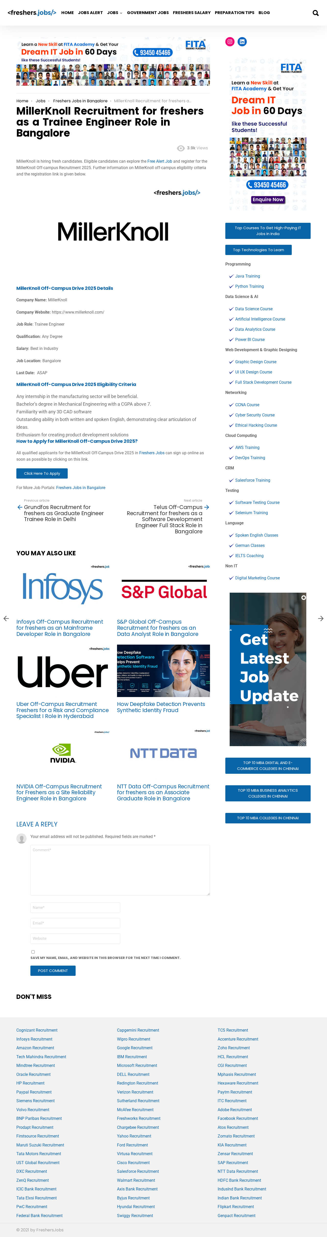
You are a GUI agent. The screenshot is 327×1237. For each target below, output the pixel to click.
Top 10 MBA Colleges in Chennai (268, 818)
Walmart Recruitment (136, 1180)
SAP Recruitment (233, 1162)
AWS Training (247, 447)
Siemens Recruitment (35, 1100)
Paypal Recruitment (34, 1092)
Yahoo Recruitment (134, 1136)
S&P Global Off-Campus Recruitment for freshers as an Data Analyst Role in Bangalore (157, 627)
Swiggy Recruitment (135, 1215)
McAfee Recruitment (135, 1109)
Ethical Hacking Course (256, 425)
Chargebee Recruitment (138, 1127)
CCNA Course (247, 404)
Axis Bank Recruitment (137, 1189)
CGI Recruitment (232, 1065)
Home (67, 13)
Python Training (249, 286)
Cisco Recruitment (133, 1162)
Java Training (247, 276)
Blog (264, 13)
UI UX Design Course (253, 372)
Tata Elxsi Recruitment (36, 1198)
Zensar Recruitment (235, 1153)
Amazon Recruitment (35, 1047)
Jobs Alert (90, 13)
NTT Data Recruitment (238, 1171)
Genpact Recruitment (236, 1215)
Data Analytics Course (255, 329)
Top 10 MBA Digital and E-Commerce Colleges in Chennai (268, 765)
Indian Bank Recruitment (240, 1198)
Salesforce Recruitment (138, 1171)
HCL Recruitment (233, 1056)
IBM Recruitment (132, 1056)
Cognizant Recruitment (36, 1030)
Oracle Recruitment (33, 1074)
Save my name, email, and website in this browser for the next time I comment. (105, 957)
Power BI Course (250, 339)
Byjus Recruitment (133, 1198)
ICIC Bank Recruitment (36, 1189)
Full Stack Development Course (263, 382)
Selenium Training (251, 512)
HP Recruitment (30, 1083)
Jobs (112, 13)
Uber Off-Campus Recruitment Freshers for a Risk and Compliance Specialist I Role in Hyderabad (62, 710)
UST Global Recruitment (38, 1162)
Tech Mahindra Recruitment (41, 1056)
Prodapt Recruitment (34, 1127)
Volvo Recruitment (32, 1109)
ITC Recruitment (232, 1100)
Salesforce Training (252, 480)
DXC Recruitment (31, 1171)
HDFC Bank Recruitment (239, 1180)
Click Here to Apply (42, 473)
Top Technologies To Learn (258, 249)
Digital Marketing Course (257, 578)
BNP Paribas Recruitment (39, 1118)
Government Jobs (148, 13)
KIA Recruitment (232, 1145)
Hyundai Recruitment (136, 1206)
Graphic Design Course (255, 361)
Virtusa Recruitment (135, 1153)
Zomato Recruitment (236, 1136)
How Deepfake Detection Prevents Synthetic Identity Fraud (161, 707)
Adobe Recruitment (235, 1109)
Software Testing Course (257, 502)
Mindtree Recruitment (35, 1065)
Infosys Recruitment (34, 1039)
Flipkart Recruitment (236, 1206)
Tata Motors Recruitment (38, 1153)
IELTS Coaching (249, 555)
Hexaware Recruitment (238, 1083)
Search (315, 13)
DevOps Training (250, 457)
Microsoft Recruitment (137, 1065)
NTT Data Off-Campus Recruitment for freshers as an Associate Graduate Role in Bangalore (163, 792)
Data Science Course (254, 308)
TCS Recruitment (233, 1030)
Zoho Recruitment (234, 1047)
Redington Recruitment (137, 1083)
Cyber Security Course (255, 415)
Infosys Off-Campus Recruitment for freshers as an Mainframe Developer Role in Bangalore (59, 627)
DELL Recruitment (133, 1074)
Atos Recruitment (233, 1127)
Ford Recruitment (132, 1145)
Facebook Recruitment (238, 1118)
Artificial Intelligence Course (260, 319)
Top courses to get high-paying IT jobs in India (268, 230)
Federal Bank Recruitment (39, 1215)
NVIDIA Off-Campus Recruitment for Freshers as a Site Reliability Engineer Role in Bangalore (59, 792)
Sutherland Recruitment (138, 1100)
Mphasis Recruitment (237, 1074)
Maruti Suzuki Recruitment (40, 1145)
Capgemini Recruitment (138, 1030)
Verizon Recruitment (135, 1092)
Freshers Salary (192, 13)
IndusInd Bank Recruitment (242, 1189)
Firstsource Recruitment (37, 1136)
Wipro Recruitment (133, 1039)
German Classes (250, 545)
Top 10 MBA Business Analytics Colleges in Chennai (268, 793)
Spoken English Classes (256, 535)
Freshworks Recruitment (138, 1118)
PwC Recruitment (31, 1206)
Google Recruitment (135, 1047)
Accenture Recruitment (238, 1039)
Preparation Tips (234, 13)
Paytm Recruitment (235, 1092)
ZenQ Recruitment (32, 1180)
